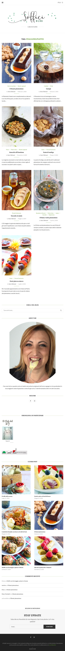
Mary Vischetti (6, 594)
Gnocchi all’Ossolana (16, 152)
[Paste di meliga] (48, 126)
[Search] (62, 2)
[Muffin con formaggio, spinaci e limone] (16, 550)
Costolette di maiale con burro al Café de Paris (14, 532)
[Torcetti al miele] (16, 190)
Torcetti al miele (16, 216)
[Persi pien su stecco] (16, 255)
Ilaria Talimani (11, 91)
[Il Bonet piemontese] (16, 63)
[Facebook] (58, 2)
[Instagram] (59, 2)
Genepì (48, 89)
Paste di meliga (48, 152)
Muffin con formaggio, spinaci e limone (12, 567)
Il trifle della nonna (7, 496)
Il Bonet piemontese (16, 89)
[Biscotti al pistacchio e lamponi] (48, 550)
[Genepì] (48, 63)
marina (4, 585)
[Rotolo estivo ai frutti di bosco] (48, 479)
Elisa (3, 589)
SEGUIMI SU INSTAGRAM (32, 608)
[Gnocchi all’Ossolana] (16, 126)
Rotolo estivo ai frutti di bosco (42, 496)
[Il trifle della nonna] (16, 479)
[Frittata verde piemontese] (48, 190)
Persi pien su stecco (16, 281)
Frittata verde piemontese (48, 218)
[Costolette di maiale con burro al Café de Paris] (16, 515)
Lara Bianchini (52, 645)
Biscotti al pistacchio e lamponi (42, 567)
